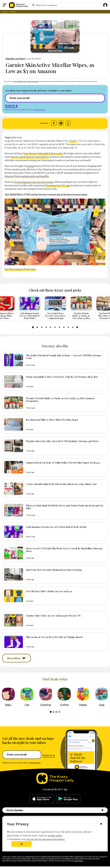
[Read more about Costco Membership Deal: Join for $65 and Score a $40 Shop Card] (13, 488)
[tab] (37, 327)
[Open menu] (5, 5)
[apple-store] (42, 798)
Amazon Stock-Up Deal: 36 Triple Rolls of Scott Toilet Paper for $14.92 (63, 462)
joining (30, 166)
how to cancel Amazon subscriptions (30, 156)
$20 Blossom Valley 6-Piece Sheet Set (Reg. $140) (52, 419)
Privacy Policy (39, 110)
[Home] (18, 5)
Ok (21, 844)
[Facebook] (54, 123)
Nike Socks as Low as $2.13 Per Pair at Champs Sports (54, 637)
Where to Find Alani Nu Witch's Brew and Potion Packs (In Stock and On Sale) (64, 507)
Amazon (73, 140)
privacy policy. (55, 835)
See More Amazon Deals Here (20, 269)
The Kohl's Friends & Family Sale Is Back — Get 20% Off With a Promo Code (63, 357)
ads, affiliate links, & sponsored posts (26, 81)
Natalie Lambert (15, 58)
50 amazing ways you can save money (33, 182)
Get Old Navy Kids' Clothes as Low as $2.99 (49, 591)
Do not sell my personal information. (46, 839)
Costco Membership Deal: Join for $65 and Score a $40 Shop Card (61, 484)
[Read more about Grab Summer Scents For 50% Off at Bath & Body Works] (13, 531)
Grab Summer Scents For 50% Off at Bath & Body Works (56, 526)
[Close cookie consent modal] (101, 824)
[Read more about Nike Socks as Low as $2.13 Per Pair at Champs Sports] (13, 641)
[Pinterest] (61, 123)
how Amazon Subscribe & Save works (43, 153)
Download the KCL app (58, 185)
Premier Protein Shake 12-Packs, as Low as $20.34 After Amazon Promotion (60, 399)
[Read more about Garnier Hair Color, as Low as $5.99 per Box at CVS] (13, 620)
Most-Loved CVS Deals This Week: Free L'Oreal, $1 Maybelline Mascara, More (64, 550)
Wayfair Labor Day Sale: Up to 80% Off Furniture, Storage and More (62, 441)
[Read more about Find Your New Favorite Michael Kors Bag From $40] (13, 574)
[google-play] (68, 798)
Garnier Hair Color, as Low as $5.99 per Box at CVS (53, 615)
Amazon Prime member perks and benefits (27, 176)
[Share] (68, 123)
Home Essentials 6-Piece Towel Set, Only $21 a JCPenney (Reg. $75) (62, 376)
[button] (102, 810)
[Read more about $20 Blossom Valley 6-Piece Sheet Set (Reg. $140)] (13, 424)
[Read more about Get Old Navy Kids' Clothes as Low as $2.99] (13, 596)
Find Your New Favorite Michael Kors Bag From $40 (54, 569)
